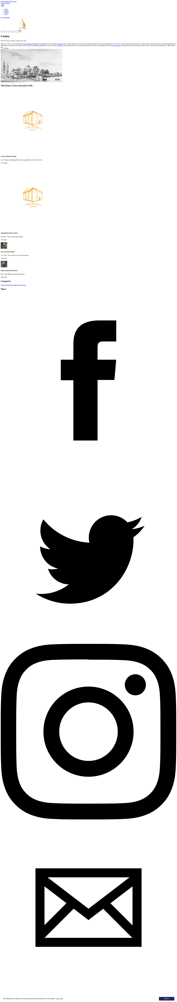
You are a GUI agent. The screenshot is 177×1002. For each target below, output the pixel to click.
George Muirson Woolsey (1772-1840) (34, 44)
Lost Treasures (21, 285)
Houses (11, 1)
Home (2, 1)
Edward (61, 45)
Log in (3, 3)
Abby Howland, (58, 44)
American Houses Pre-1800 (9, 285)
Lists (15, 1)
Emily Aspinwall (116, 45)
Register (7, 3)
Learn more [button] (59, 998)
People (7, 1)
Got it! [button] (167, 998)
